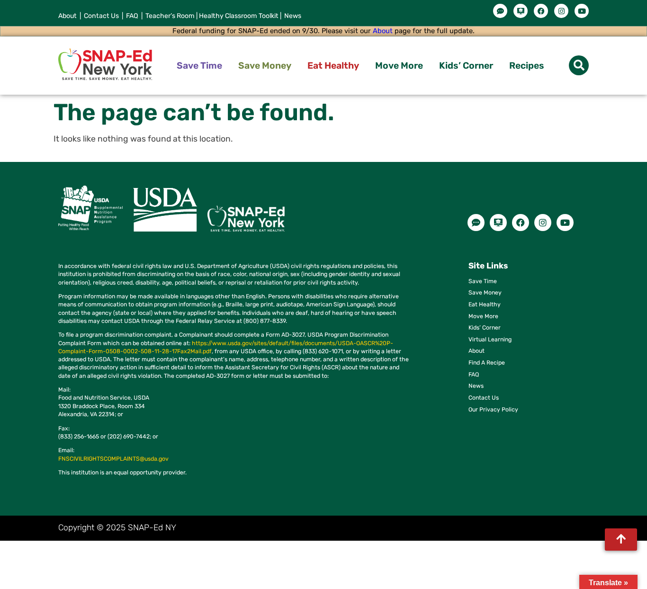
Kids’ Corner (466, 65)
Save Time (199, 65)
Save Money (264, 65)
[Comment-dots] (500, 11)
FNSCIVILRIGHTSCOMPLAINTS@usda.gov (113, 458)
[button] (579, 65)
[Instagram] (561, 11)
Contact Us (101, 16)
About (67, 16)
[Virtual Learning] (520, 11)
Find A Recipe (486, 362)
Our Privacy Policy (493, 409)
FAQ (133, 16)
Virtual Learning (490, 339)
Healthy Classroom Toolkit (239, 16)
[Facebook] (541, 11)
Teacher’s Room (169, 16)
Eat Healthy (333, 65)
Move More (399, 65)
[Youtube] (582, 11)
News (292, 16)
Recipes (526, 65)
